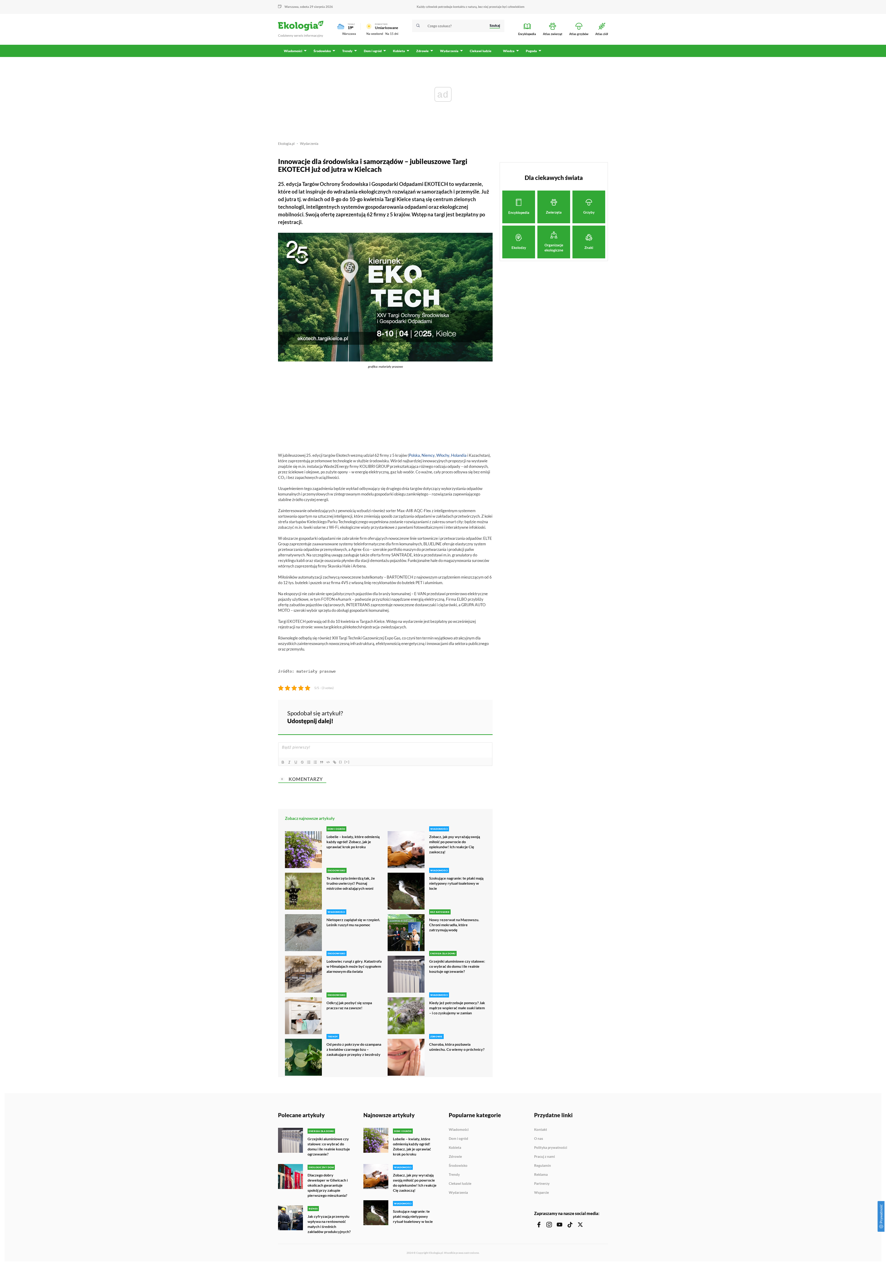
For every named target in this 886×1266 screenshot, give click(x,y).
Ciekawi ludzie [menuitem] (480, 51)
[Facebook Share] (453, 716)
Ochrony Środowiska (344, 184)
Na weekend (374, 34)
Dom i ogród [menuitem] (373, 51)
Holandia (459, 455)
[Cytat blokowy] (321, 762)
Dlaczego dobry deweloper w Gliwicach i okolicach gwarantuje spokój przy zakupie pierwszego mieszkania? (328, 1185)
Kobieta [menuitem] (399, 51)
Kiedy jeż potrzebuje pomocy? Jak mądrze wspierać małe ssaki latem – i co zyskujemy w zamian (457, 1007)
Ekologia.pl (286, 143)
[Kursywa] (289, 762)
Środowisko (458, 1165)
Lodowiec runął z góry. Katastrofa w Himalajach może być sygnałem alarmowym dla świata (354, 966)
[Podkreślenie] (296, 762)
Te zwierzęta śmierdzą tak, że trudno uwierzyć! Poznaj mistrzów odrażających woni (350, 883)
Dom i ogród (458, 1139)
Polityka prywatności (550, 1148)
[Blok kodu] (328, 762)
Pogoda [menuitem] (531, 51)
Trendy (454, 1174)
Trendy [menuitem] (347, 51)
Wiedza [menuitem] (509, 51)
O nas (538, 1139)
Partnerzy (542, 1183)
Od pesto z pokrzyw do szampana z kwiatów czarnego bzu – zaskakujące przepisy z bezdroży (353, 1049)
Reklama (541, 1174)
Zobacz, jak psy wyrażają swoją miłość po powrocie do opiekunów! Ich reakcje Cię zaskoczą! (454, 844)
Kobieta (455, 1148)
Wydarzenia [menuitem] (449, 51)
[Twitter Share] (465, 716)
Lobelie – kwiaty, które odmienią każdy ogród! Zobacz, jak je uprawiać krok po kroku (353, 841)
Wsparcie (541, 1192)
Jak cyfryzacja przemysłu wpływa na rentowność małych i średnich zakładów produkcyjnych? (329, 1224)
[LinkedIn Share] (477, 716)
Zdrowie (455, 1157)
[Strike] (302, 762)
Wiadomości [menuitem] (293, 51)
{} (340, 762)
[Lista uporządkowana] (308, 762)
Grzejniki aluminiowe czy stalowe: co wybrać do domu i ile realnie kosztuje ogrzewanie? (457, 966)
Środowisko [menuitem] (322, 51)
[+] (347, 762)
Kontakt (540, 1130)
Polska (414, 455)
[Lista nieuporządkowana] (315, 762)
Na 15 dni (391, 34)
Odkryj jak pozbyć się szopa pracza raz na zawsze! (349, 1005)
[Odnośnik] (334, 762)
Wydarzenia (309, 143)
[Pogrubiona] (283, 762)
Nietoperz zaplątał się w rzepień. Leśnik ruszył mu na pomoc (353, 922)
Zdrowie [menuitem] (422, 51)
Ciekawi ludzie (460, 1183)
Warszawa (349, 34)
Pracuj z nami (544, 1157)
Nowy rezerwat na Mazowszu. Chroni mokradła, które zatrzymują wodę (454, 924)
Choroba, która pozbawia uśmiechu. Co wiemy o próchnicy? (457, 1046)
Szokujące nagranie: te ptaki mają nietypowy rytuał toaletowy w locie (456, 883)
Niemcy (428, 455)
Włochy (442, 455)
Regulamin (542, 1165)
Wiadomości (459, 1130)
